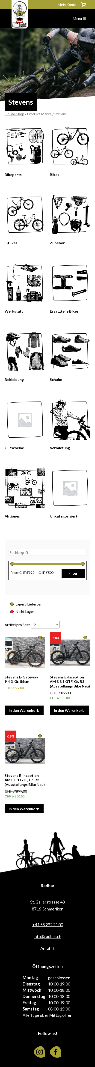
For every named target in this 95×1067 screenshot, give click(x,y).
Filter (73, 573)
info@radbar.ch (47, 936)
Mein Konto (66, 4)
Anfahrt (47, 948)
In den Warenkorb (24, 710)
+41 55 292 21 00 (47, 924)
